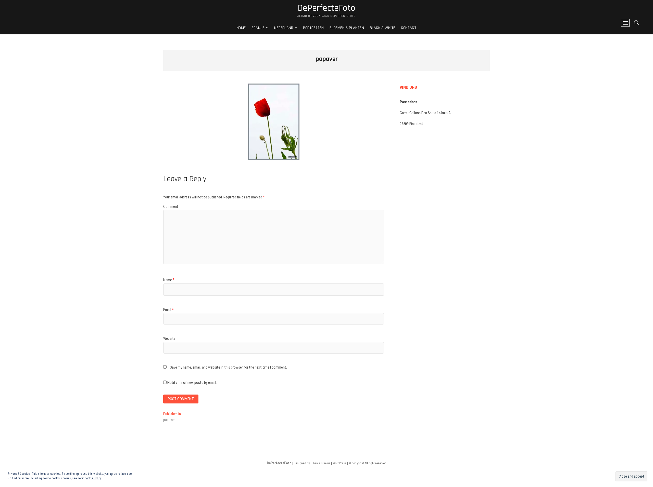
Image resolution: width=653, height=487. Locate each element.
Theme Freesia (320, 463)
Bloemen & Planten (347, 28)
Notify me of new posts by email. (192, 382)
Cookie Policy (93, 478)
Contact (408, 28)
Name (168, 280)
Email (168, 309)
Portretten (313, 28)
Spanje (258, 28)
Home (241, 28)
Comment (170, 206)
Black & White (382, 28)
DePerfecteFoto (326, 8)
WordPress (339, 463)
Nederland (283, 28)
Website (169, 338)
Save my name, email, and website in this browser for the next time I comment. (228, 367)
